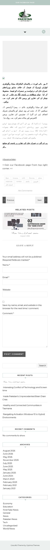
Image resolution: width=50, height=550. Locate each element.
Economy (7, 503)
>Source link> (9, 159)
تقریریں (35, 181)
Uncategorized (10, 525)
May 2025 (7, 469)
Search (42, 365)
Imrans (15, 178)
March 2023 (8, 479)
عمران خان (9, 185)
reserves (9, 181)
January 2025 (9, 472)
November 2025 (11, 460)
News (5, 516)
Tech (5, 522)
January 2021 (9, 488)
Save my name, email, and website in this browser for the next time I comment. (22, 307)
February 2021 (10, 485)
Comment (8, 313)
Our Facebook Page (25, 2)
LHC (23, 178)
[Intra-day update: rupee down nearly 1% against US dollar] (41, 200)
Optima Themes (32, 545)
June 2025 (8, 466)
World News (9, 528)
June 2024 (8, 476)
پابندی (27, 181)
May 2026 (7, 457)
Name (6, 265)
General (6, 513)
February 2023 (10, 482)
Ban (7, 178)
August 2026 (9, 451)
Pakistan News (10, 519)
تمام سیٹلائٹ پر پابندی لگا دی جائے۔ (25, 94)
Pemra (31, 178)
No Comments (25, 190)
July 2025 (7, 463)
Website (6, 289)
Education (8, 506)
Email (6, 277)
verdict (19, 181)
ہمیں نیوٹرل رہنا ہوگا (25, 232)
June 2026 (8, 454)
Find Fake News (10, 510)
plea (40, 178)
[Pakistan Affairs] (25, 15)
